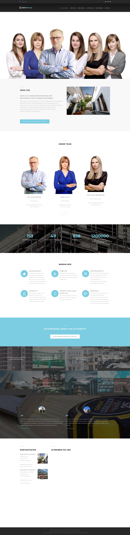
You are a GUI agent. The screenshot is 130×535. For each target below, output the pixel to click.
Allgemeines (64, 8)
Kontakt (107, 8)
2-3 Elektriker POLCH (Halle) (114, 358)
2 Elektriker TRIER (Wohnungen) (113, 383)
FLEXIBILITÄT (33, 291)
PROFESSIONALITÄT (97, 271)
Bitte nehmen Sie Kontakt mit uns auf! (35, 121)
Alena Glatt (65, 197)
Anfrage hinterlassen (65, 54)
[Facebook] (105, 1)
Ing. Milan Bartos (34, 197)
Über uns (73, 8)
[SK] (110, 1)
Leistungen (90, 8)
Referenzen (99, 8)
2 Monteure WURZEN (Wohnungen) (48, 383)
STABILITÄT (63, 271)
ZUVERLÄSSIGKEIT (35, 271)
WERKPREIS (94, 291)
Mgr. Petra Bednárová (96, 195)
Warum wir (81, 8)
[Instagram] (107, 1)
